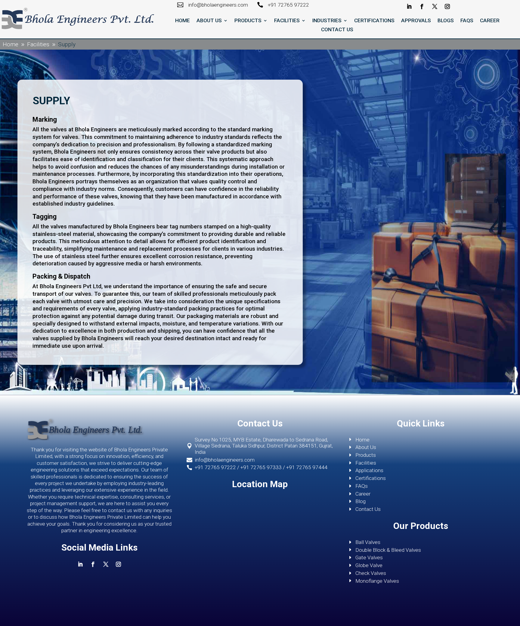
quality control (227, 181)
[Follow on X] (434, 7)
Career (490, 20)
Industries (327, 20)
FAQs (466, 20)
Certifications (374, 20)
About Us (209, 20)
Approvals (416, 20)
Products (248, 20)
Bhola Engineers (96, 129)
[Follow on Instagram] (447, 7)
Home (182, 20)
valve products (226, 151)
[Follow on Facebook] (422, 7)
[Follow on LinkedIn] (409, 7)
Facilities (287, 20)
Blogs (446, 20)
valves (59, 226)
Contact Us (337, 29)
